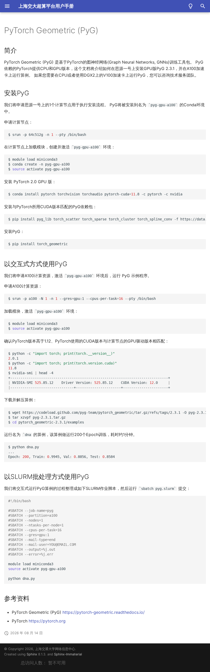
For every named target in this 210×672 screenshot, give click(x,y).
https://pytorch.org (47, 620)
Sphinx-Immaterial (68, 654)
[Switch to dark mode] (190, 6)
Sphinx (32, 654)
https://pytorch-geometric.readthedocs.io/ (103, 612)
